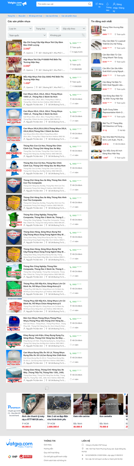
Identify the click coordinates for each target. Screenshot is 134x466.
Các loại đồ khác (52, 15)
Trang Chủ (11, 15)
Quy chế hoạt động (51, 452)
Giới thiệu (48, 444)
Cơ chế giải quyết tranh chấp (55, 456)
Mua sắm (22, 15)
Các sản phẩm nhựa (69, 15)
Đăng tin (101, 4)
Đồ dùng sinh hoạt (35, 15)
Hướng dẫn (48, 448)
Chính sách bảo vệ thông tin (55, 460)
